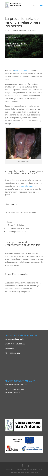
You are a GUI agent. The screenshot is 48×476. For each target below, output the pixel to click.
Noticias (33, 30)
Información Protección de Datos (24, 472)
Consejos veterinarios (20, 30)
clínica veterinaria (21, 70)
